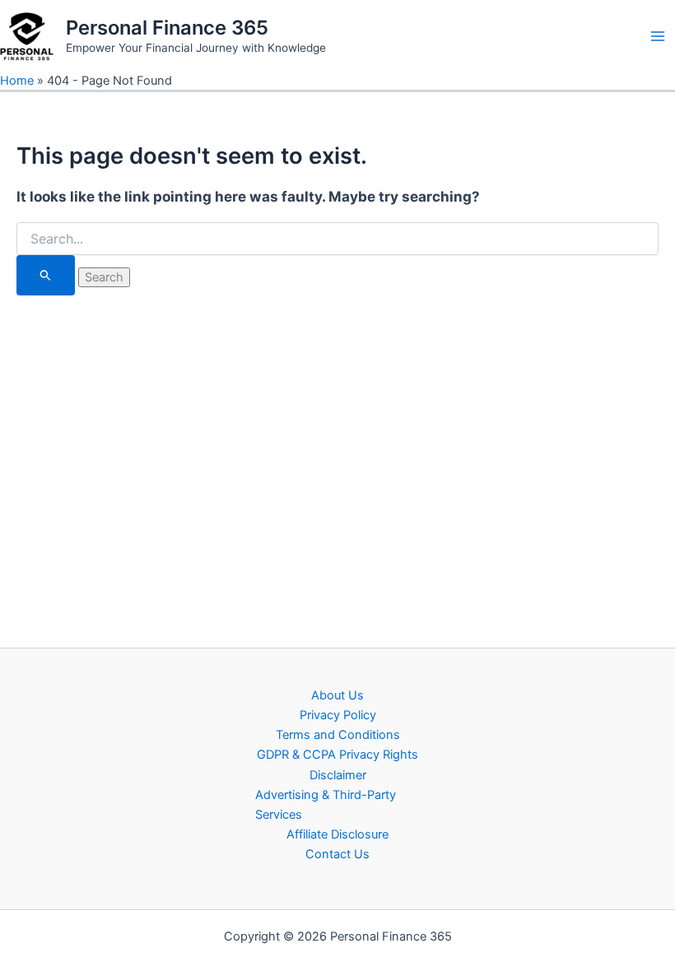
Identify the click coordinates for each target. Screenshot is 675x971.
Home (17, 80)
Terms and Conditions (338, 734)
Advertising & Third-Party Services (325, 804)
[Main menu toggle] (657, 36)
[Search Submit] (45, 275)
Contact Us (337, 854)
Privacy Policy (338, 715)
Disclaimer (338, 775)
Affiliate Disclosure (337, 834)
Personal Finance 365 (167, 27)
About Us (337, 695)
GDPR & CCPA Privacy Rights (337, 754)
